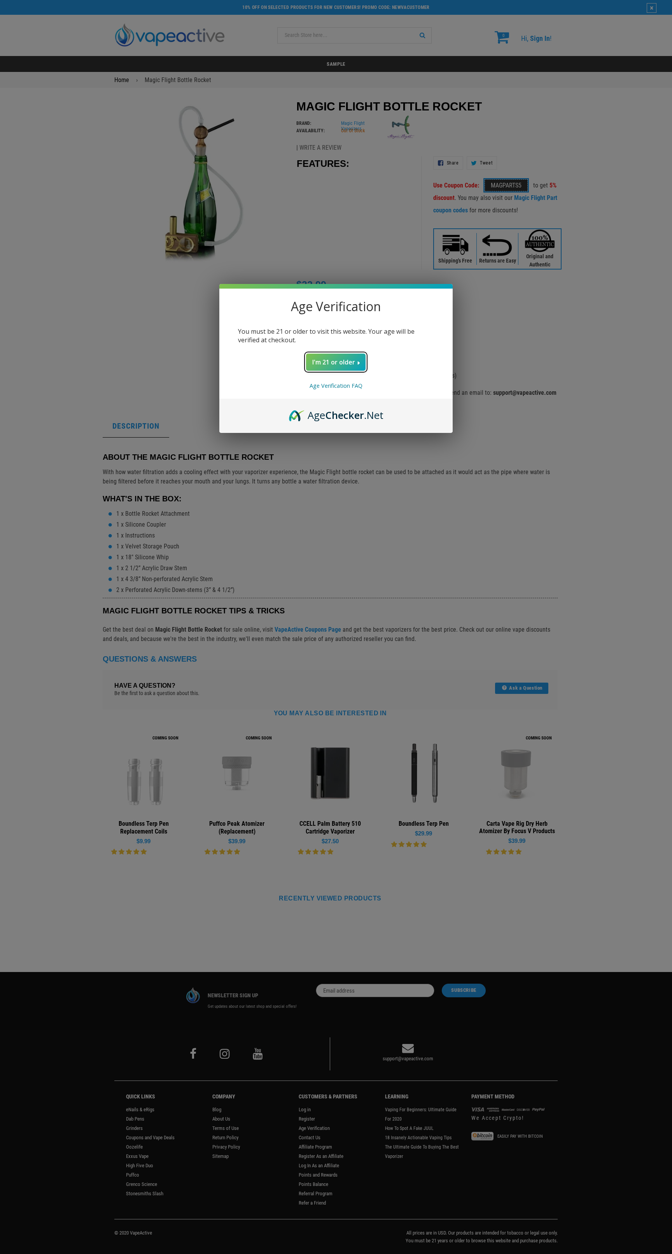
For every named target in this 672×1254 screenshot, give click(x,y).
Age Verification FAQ (336, 385)
